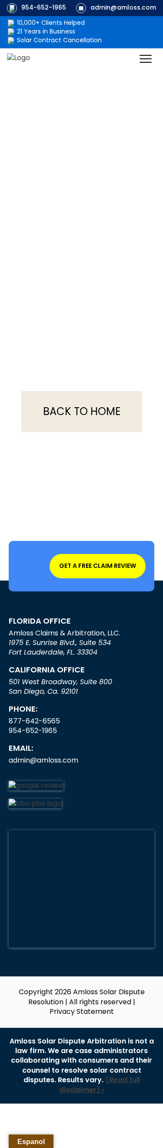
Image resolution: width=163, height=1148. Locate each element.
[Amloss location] (81, 889)
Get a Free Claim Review (97, 565)
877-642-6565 (34, 721)
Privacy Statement (82, 1011)
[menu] (145, 59)
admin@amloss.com (123, 7)
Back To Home (81, 411)
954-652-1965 (43, 7)
